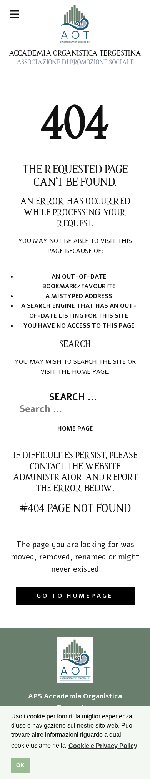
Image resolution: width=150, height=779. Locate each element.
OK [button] (20, 765)
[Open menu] (14, 14)
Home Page (75, 428)
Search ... (73, 397)
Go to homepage (75, 596)
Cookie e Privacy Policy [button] (102, 746)
